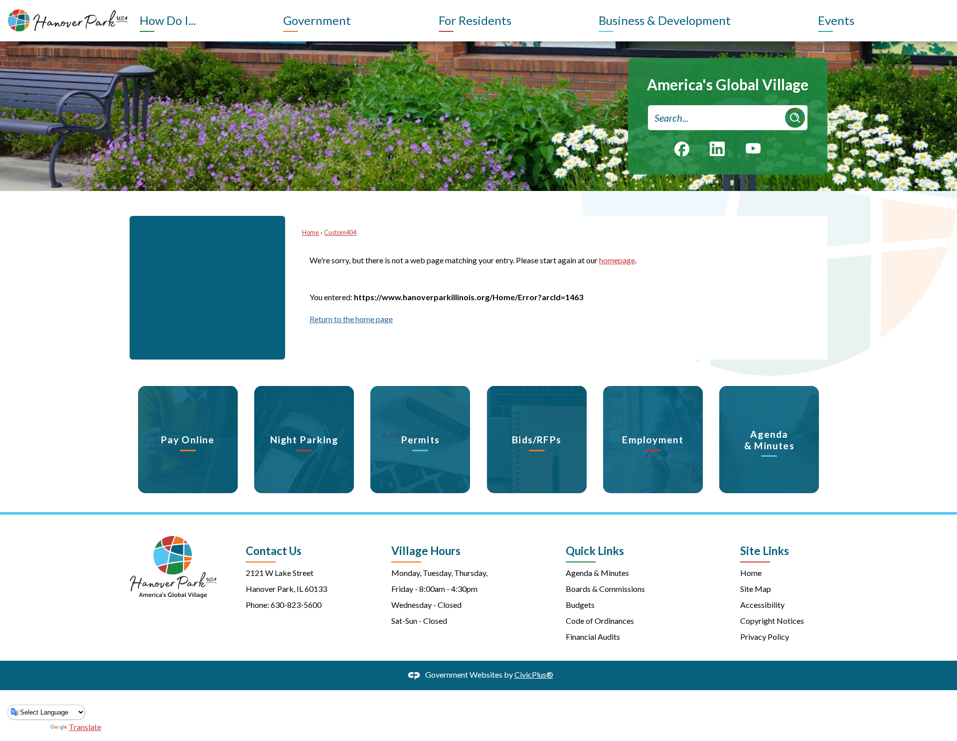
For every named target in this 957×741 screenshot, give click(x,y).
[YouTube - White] (753, 148)
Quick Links (595, 550)
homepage (617, 260)
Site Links (764, 550)
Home (310, 232)
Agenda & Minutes (597, 572)
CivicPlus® (533, 674)
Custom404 (340, 232)
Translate (85, 727)
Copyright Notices (772, 620)
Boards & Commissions (605, 588)
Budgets (580, 604)
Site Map (755, 588)
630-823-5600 (296, 604)
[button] (795, 118)
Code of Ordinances (600, 620)
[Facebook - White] (681, 149)
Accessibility (762, 604)
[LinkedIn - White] (717, 149)
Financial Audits (593, 636)
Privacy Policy (764, 636)
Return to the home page (351, 319)
